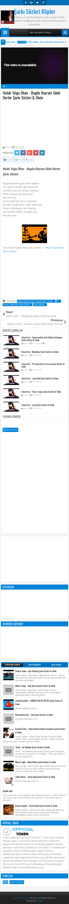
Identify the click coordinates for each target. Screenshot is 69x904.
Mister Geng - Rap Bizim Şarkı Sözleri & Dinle (35, 686)
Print (20, 159)
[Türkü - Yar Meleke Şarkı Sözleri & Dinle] (8, 751)
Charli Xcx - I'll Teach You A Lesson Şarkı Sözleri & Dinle (43, 365)
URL (30, 159)
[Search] (65, 33)
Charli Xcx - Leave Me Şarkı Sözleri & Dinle (39, 378)
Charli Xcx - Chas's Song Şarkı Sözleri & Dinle (41, 391)
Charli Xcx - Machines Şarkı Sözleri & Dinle (39, 351)
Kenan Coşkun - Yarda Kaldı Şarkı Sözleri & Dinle (36, 805)
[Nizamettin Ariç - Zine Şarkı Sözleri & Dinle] (8, 719)
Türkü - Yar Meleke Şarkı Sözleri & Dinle (32, 747)
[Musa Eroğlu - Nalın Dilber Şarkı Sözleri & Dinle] (8, 766)
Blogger (39, 901)
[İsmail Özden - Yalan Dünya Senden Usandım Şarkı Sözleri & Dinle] (8, 733)
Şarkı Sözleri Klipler (34, 11)
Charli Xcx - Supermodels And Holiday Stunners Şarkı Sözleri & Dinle (42, 339)
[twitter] (37, 2)
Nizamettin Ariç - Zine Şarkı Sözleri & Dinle (34, 714)
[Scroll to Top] (64, 899)
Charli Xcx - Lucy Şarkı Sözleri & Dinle (37, 405)
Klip (5, 882)
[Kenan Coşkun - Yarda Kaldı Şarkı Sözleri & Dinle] (8, 810)
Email (9, 159)
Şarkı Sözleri (39, 304)
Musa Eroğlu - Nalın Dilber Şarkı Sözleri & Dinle (35, 762)
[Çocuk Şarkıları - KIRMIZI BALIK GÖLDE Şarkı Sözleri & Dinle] (8, 704)
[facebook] (25, 2)
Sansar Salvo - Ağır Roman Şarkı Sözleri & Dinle (35, 671)
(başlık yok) (7, 791)
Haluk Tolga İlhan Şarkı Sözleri (17, 304)
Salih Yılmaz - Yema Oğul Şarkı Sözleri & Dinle (35, 776)
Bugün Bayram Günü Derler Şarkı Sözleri (35, 301)
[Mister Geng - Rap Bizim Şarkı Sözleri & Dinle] (8, 690)
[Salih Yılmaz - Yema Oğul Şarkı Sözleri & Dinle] (8, 781)
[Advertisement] (34, 122)
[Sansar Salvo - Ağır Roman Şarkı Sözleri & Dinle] (8, 675)
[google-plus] (31, 2)
